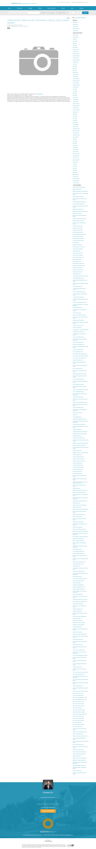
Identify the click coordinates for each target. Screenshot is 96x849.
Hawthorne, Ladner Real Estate (79, 445)
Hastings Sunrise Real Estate (79, 437)
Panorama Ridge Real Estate (78, 553)
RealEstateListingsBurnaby (78, 584)
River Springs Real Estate (78, 603)
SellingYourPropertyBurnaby (78, 624)
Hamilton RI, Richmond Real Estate (80, 433)
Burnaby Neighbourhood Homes (79, 234)
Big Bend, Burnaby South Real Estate (80, 191)
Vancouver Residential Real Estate (80, 714)
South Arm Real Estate (77, 632)
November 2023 (76, 105)
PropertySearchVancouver (78, 563)
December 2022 (76, 128)
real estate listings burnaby (78, 580)
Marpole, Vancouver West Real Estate (80, 509)
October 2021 (76, 157)
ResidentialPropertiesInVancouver (80, 601)
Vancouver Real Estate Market (79, 712)
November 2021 (76, 155)
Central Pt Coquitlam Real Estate (79, 302)
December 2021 (76, 153)
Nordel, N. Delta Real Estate (78, 538)
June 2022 (75, 141)
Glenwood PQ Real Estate (78, 407)
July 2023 (75, 114)
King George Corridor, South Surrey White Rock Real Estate (80, 482)
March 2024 (75, 97)
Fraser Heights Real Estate (78, 384)
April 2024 (75, 95)
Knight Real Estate (77, 488)
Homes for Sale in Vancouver (78, 458)
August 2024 (75, 87)
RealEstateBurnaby (77, 582)
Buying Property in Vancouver (79, 265)
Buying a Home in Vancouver (78, 263)
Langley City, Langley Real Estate (79, 492)
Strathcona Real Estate (77, 666)
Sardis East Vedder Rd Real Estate (80, 616)
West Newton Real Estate (78, 749)
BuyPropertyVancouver (77, 271)
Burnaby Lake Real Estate (78, 232)
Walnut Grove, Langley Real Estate (80, 731)
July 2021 (75, 164)
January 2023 (75, 126)
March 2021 (75, 172)
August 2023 (75, 112)
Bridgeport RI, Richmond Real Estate (80, 211)
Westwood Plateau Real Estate (79, 753)
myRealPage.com (48, 841)
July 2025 (75, 64)
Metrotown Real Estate (77, 516)
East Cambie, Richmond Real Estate (80, 353)
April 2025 (75, 70)
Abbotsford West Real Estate (79, 187)
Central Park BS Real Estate (78, 297)
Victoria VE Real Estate (77, 726)
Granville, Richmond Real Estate (79, 424)
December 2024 (76, 78)
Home (9, 8)
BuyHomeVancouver (77, 261)
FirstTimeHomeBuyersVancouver (79, 373)
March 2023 (75, 122)
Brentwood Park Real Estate (78, 203)
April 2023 (75, 120)
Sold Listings (75, 30)
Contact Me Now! (48, 811)
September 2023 (76, 109)
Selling (39, 8)
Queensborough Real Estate (79, 571)
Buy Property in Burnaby (78, 255)
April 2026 (75, 45)
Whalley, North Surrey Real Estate (80, 758)
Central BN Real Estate (77, 286)
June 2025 (75, 66)
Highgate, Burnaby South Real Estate (80, 452)
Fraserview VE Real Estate (78, 396)
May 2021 (75, 168)
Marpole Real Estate (77, 507)
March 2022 (75, 147)
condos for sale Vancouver (78, 325)
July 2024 (75, 89)
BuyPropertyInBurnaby (77, 267)
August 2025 (75, 62)
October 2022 (76, 132)
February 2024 (76, 99)
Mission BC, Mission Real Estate (79, 529)
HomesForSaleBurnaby (77, 463)
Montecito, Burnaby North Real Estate (80, 531)
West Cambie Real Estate (78, 733)
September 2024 (76, 84)
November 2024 (76, 80)
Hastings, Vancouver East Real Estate (80, 443)
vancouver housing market (78, 695)
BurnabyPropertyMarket (78, 248)
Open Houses (75, 26)
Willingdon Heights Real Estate (79, 760)
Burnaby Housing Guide (77, 228)
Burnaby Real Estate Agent (78, 238)
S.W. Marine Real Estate (77, 609)
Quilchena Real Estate (77, 576)
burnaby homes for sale (77, 226)
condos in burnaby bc (77, 327)
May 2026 (75, 43)
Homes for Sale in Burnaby (78, 456)
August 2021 (75, 162)
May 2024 (75, 93)
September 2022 (76, 134)
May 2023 (75, 118)
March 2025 (75, 72)
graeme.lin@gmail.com (79, 2)
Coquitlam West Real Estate (78, 331)
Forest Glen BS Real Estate (78, 379)
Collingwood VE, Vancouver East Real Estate (19, 26)
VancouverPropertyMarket (78, 720)
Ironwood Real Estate (77, 471)
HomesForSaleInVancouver (78, 467)
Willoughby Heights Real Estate (79, 765)
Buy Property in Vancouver (78, 257)
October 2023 (76, 107)
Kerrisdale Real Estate (77, 473)
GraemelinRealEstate (77, 416)
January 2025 (75, 76)
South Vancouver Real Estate (79, 649)
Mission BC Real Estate (77, 527)
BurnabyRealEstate (77, 250)
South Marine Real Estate (78, 639)
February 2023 (76, 124)
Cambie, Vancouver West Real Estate (80, 275)
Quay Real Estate (76, 566)
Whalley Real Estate (77, 756)
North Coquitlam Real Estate (79, 540)
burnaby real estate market (78, 240)
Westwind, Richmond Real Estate (79, 751)
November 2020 (76, 180)
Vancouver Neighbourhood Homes (80, 699)
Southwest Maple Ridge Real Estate (80, 655)
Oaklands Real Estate (77, 549)
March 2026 (75, 47)
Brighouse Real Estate (77, 213)
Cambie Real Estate (77, 273)
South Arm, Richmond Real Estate (80, 634)
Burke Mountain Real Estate (78, 220)
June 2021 (75, 166)
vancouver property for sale (78, 701)
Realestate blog (76, 28)
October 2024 (76, 82)
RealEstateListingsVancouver (79, 586)
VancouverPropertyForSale (78, 716)
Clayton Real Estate (77, 312)
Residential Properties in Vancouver (80, 599)
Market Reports (51, 8)
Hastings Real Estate (77, 435)
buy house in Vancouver (78, 253)
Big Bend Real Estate (77, 189)
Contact (81, 8)
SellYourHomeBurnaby (77, 626)
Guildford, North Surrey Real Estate (80, 431)
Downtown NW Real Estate (78, 337)
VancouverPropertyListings (78, 718)
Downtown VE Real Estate (78, 342)
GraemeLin (75, 414)
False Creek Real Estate (77, 368)
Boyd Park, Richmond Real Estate (79, 201)
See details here (39, 94)
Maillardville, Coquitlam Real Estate (80, 500)
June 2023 (75, 116)
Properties (19, 8)
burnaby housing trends (78, 230)
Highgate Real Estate (77, 450)
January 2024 (75, 101)
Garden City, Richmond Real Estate (80, 402)
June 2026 (75, 41)
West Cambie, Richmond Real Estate (80, 736)
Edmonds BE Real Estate (78, 360)
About (63, 8)
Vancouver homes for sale (78, 693)
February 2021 (76, 174)
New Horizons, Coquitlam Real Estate (80, 536)
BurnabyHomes (76, 242)
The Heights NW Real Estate (79, 674)
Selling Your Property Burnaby (79, 622)
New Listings (75, 24)
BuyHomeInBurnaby (77, 259)
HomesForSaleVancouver (78, 469)
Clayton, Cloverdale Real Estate (79, 314)
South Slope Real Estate (78, 644)
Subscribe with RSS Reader (80, 17)
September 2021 (76, 159)
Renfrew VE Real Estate (78, 594)
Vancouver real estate (77, 707)
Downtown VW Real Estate (78, 344)
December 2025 (76, 53)
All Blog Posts (75, 22)
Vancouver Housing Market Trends (80, 697)
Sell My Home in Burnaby (78, 620)
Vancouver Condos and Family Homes (80, 691)
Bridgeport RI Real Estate (78, 209)
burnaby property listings (78, 236)
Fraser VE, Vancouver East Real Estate (80, 389)
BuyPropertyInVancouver (78, 269)
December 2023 (76, 103)
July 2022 (75, 139)
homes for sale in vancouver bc (79, 460)
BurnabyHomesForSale (77, 244)
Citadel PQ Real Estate (77, 307)
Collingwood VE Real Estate (78, 320)
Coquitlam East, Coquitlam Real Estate (80, 329)
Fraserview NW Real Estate (78, 391)
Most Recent (75, 34)
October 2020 (76, 182)
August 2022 (75, 137)
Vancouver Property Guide (78, 703)
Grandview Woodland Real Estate (80, 419)
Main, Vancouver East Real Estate (79, 505)
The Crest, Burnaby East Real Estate (80, 672)
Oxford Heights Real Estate (78, 551)
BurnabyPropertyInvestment (79, 246)
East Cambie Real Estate (78, 351)
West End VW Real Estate (78, 744)
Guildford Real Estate (77, 429)
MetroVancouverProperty (78, 521)
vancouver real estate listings (79, 709)
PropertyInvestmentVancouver (79, 561)
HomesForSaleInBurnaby (78, 465)
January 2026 (75, 51)
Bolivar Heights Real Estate (78, 196)
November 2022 (76, 130)
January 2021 (75, 176)
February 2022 (76, 149)
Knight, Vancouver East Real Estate (80, 490)
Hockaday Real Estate (77, 454)
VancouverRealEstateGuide (78, 724)
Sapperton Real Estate (77, 611)
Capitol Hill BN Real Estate (78, 278)
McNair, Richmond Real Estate (79, 514)
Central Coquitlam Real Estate (79, 291)
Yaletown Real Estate (77, 770)
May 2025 (75, 68)
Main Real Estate (76, 503)
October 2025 (76, 57)
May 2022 (75, 143)
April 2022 (75, 145)
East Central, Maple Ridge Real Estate (80, 355)
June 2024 (75, 91)
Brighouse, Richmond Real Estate (79, 218)
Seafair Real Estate (77, 618)
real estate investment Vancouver (80, 578)
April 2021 (75, 170)
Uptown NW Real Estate (78, 685)
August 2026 (75, 37)
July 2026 (75, 39)
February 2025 (76, 74)
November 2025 (76, 55)
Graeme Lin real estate (77, 412)
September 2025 (76, 59)
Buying (30, 8)
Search (85, 12)
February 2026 (76, 49)
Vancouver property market (78, 705)
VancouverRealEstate (77, 722)
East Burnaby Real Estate (78, 349)
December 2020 (76, 178)
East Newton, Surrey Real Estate (79, 358)
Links (72, 8)
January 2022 (75, 151)
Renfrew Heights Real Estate (79, 589)
